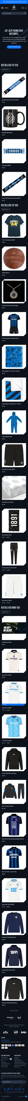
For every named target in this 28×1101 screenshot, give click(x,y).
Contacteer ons (5, 1059)
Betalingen (3, 1062)
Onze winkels (4, 1057)
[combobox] (7, 7)
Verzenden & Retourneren (20, 1063)
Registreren (17, 1059)
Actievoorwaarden (5, 1063)
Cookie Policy (4, 1065)
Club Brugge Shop (7, 1096)
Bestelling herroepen (19, 1062)
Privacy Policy (4, 1066)
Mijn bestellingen (18, 1060)
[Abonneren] (25, 1081)
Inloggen (16, 1057)
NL (7, 8)
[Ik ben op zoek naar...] (25, 13)
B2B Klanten (17, 1066)
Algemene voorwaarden (20, 1065)
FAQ (2, 1060)
